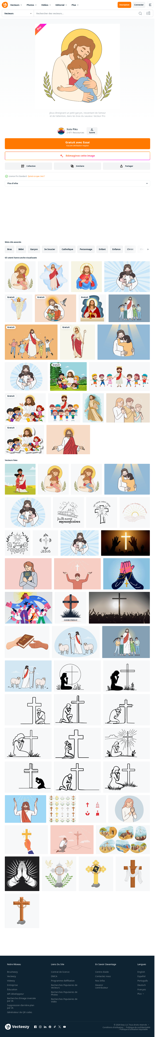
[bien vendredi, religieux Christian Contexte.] (70, 608)
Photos (30, 4)
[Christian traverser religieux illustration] (133, 873)
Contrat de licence (59, 971)
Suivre (91, 132)
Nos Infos (98, 980)
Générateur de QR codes (19, 1012)
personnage (86, 249)
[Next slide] (143, 249)
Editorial (60, 4)
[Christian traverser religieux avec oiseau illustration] (59, 873)
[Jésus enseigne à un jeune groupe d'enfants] (25, 408)
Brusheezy (12, 971)
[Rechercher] (138, 13)
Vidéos (44, 4)
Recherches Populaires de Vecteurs (63, 986)
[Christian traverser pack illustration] (62, 809)
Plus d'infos (12, 183)
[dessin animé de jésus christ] (119, 376)
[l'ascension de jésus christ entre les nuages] (53, 276)
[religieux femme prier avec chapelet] (129, 809)
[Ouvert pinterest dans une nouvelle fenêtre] (50, 1026)
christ (130, 249)
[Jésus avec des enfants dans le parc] (68, 376)
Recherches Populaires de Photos (63, 993)
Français (139, 989)
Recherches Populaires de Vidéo (63, 1000)
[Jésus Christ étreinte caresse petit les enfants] (26, 376)
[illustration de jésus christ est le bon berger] (77, 342)
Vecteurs (14, 4)
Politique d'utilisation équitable (131, 1029)
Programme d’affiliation (62, 980)
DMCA (53, 976)
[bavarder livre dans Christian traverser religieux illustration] (96, 873)
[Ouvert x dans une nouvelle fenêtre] (59, 1026)
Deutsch (139, 985)
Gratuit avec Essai (76, 143)
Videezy (11, 980)
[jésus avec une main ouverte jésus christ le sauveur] (93, 408)
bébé (21, 249)
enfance (116, 249)
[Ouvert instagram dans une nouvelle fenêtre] (40, 1026)
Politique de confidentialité (136, 1027)
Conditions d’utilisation (110, 1027)
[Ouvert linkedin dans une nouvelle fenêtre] (45, 1026)
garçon (34, 249)
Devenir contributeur (99, 986)
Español (139, 976)
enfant (102, 249)
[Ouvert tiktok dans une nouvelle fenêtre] (55, 1026)
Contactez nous (101, 976)
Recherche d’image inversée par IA (16, 999)
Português (140, 980)
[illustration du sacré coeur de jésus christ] (86, 276)
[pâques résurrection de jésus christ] (18, 308)
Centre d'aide (100, 971)
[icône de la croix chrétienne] (92, 809)
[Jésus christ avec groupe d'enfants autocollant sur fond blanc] (24, 439)
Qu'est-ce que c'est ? (36, 176)
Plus (74, 4)
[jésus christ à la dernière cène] (92, 308)
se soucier (49, 249)
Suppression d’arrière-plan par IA (20, 1006)
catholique (67, 249)
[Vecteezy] (5, 5)
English (139, 971)
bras (9, 249)
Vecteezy (11, 976)
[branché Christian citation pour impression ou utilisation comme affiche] (68, 512)
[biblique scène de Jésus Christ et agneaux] (76, 642)
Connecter (136, 4)
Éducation (12, 989)
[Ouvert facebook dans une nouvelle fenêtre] (35, 1026)
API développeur (15, 993)
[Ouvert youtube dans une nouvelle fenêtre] (64, 1026)
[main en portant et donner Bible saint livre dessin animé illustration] (27, 642)
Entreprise (12, 985)
